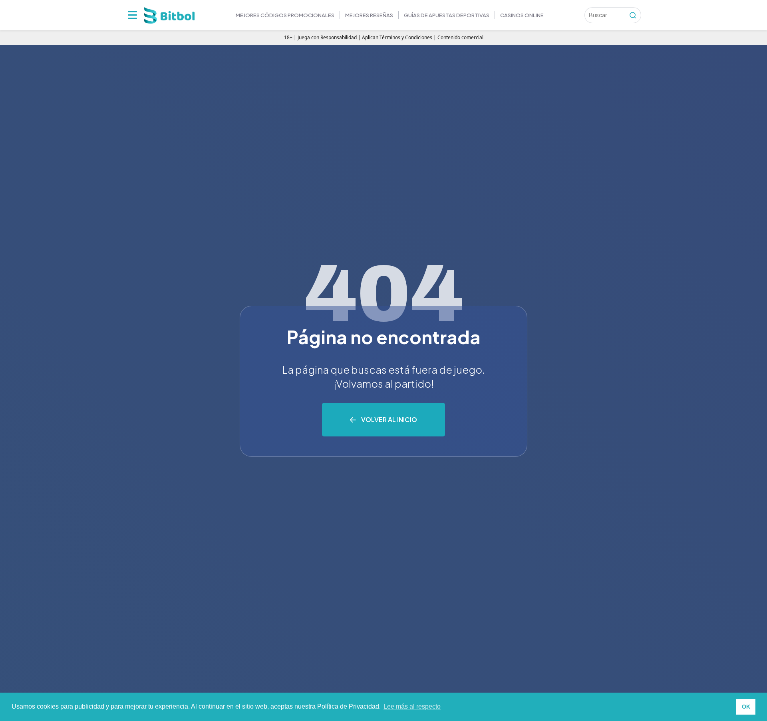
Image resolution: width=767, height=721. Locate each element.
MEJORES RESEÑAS (369, 15)
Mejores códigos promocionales (285, 15)
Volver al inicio (389, 419)
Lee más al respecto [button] (412, 706)
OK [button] (746, 706)
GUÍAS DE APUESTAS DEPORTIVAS (446, 15)
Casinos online (522, 15)
